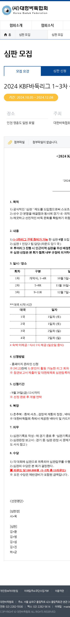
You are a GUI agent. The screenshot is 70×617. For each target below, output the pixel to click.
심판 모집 (24, 34)
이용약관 (59, 590)
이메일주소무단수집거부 (36, 590)
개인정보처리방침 (9, 590)
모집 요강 (22, 71)
